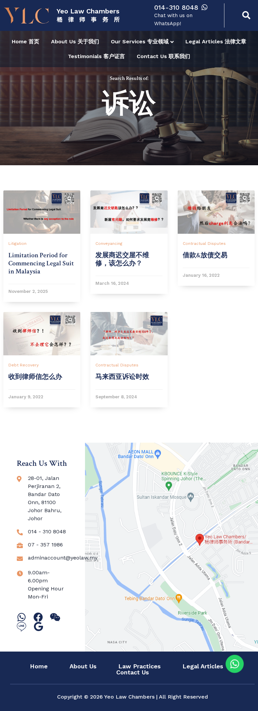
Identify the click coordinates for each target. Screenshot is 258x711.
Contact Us (132, 672)
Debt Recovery (23, 365)
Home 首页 (25, 41)
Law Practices (139, 666)
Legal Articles (202, 666)
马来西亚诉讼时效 (122, 376)
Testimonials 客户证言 (96, 56)
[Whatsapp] (21, 617)
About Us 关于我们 (75, 41)
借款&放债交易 (205, 255)
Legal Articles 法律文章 (215, 41)
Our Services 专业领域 (140, 41)
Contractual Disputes (204, 243)
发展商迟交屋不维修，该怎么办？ (122, 259)
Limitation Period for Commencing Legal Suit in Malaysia (41, 263)
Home (39, 666)
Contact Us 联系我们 (163, 56)
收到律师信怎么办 (35, 376)
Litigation (17, 243)
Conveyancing (108, 243)
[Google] (38, 626)
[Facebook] (38, 617)
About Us (83, 666)
